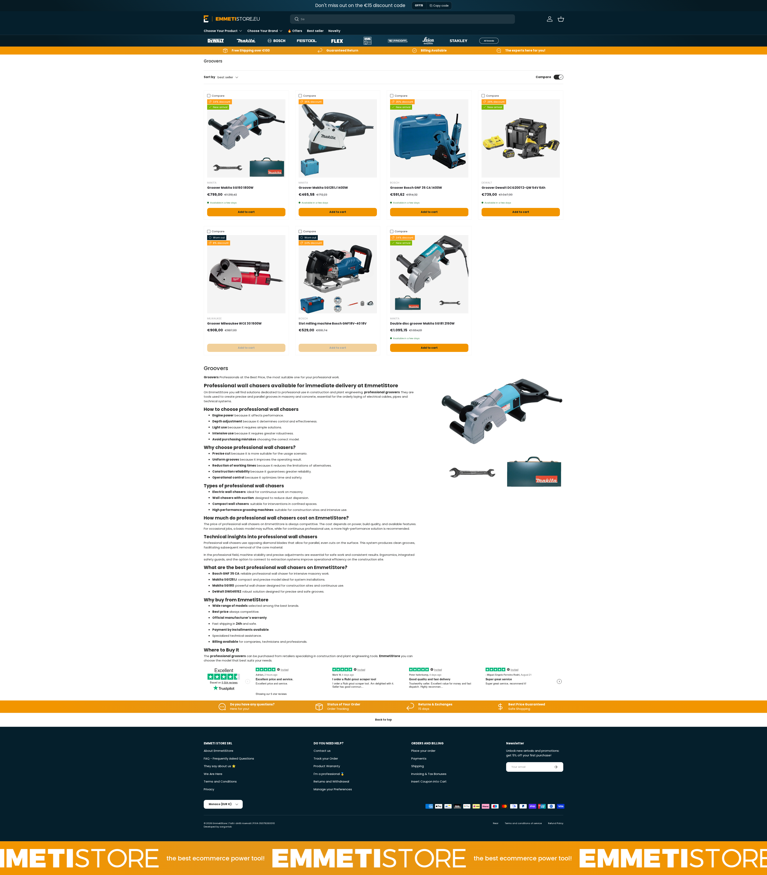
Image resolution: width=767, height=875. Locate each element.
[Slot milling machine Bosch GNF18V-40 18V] (338, 274)
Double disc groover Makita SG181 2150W (422, 323)
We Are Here (213, 774)
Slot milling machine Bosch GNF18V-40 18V (333, 323)
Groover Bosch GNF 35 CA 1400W (416, 188)
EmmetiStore (220, 823)
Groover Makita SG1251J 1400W (323, 188)
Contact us (322, 751)
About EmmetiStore (218, 751)
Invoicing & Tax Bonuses (428, 774)
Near (495, 823)
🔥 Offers (295, 31)
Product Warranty (327, 766)
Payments (418, 758)
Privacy (209, 789)
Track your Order (326, 758)
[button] (560, 19)
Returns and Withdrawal (331, 781)
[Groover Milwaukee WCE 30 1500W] (246, 274)
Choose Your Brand (262, 31)
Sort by (209, 77)
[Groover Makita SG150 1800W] (246, 138)
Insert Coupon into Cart (429, 781)
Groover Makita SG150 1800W (230, 188)
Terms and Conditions (220, 781)
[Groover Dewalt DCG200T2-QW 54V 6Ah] (521, 138)
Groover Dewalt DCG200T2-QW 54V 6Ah (513, 188)
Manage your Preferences (333, 789)
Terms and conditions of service (523, 823)
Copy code (441, 6)
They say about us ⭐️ (220, 766)
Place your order (423, 751)
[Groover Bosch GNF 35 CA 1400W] (429, 138)
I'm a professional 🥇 (329, 774)
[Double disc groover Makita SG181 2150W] (429, 274)
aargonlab (226, 826)
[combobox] (402, 19)
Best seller (315, 31)
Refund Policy (555, 823)
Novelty (334, 31)
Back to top (383, 720)
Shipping (417, 766)
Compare (543, 77)
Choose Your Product (220, 31)
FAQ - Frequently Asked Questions (229, 758)
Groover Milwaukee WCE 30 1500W (234, 323)
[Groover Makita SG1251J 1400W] (338, 138)
